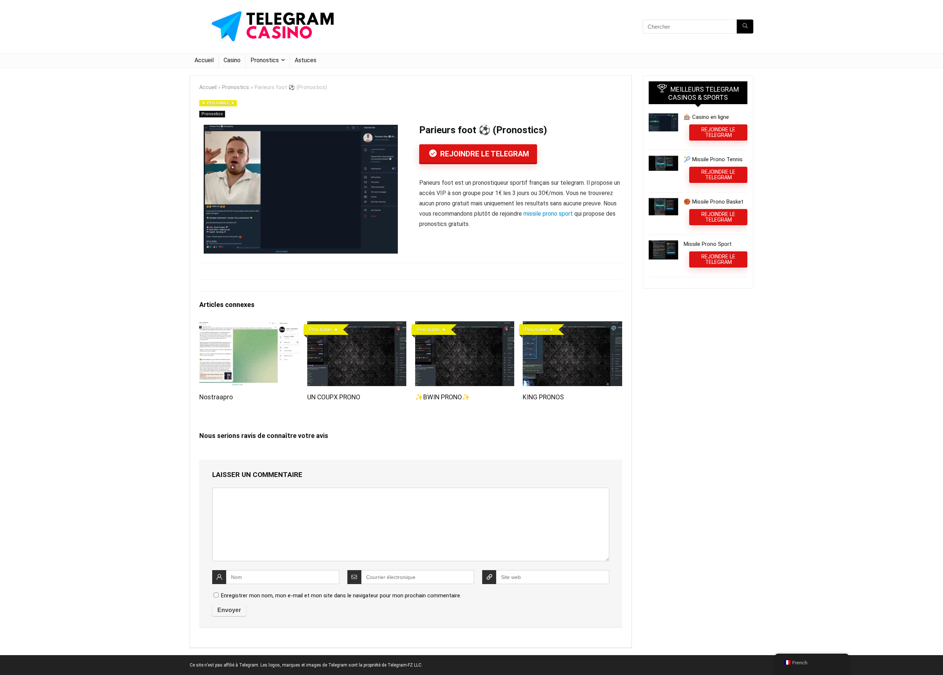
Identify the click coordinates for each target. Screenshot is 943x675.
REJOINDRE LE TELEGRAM (483, 153)
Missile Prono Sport (708, 244)
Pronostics (264, 60)
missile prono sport (548, 213)
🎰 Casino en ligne (706, 117)
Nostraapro (216, 397)
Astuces (305, 60)
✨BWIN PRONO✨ (442, 397)
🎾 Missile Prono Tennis (713, 159)
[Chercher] (745, 26)
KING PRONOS (543, 397)
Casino (232, 60)
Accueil (204, 60)
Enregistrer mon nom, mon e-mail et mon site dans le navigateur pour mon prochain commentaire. (341, 595)
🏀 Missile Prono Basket (713, 201)
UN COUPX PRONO (333, 397)
